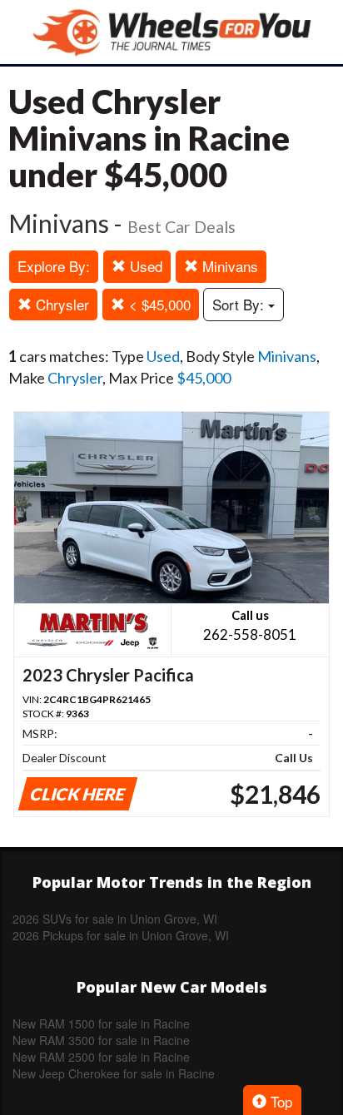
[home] (171, 32)
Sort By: (240, 304)
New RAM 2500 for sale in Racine (101, 1056)
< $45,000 (158, 304)
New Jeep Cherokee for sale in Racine (113, 1073)
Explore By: (53, 265)
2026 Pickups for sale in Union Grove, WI (120, 935)
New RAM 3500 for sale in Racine (101, 1040)
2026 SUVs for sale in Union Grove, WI (114, 918)
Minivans (228, 265)
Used (144, 265)
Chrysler (60, 304)
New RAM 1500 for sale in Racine (101, 1023)
